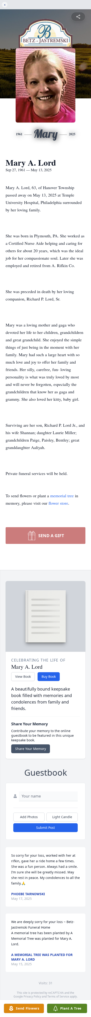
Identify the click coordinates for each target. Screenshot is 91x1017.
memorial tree (62, 495)
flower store (58, 503)
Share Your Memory (30, 748)
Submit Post (45, 827)
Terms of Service (58, 996)
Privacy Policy (32, 996)
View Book (23, 676)
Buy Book (49, 676)
